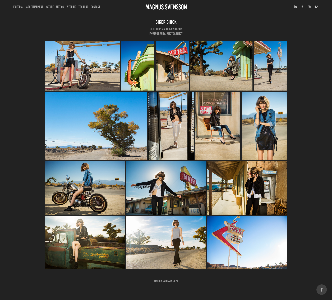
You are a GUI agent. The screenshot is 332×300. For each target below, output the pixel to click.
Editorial (18, 7)
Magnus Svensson (166, 7)
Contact (95, 7)
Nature (50, 7)
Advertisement (34, 7)
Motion (60, 7)
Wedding (71, 7)
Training (83, 7)
